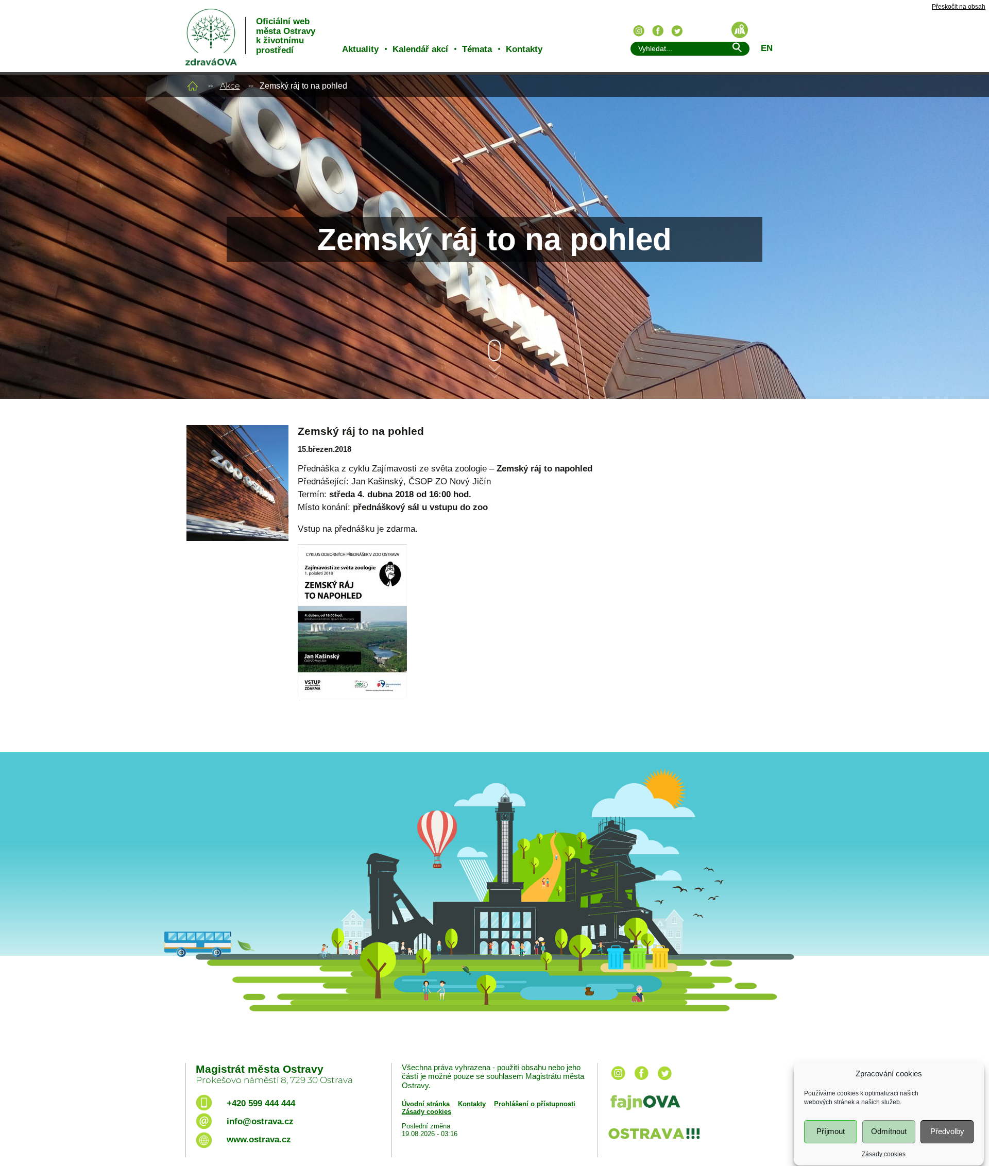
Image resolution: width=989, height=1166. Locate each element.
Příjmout (830, 1131)
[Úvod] (192, 85)
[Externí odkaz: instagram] (618, 1081)
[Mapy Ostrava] (739, 30)
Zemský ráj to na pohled (361, 431)
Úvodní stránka (426, 1104)
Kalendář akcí (420, 49)
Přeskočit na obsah (958, 7)
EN (767, 48)
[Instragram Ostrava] (638, 31)
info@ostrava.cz (260, 1121)
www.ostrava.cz (259, 1139)
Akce (230, 86)
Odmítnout (889, 1131)
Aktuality (360, 49)
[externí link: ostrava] (654, 1140)
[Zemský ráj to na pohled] (237, 467)
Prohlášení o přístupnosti (534, 1104)
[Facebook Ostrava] (658, 31)
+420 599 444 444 (261, 1103)
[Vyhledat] (736, 49)
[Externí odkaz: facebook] (641, 1081)
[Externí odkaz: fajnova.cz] (702, 1104)
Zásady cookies (884, 1153)
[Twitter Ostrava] (677, 31)
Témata (477, 49)
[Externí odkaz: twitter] (664, 1081)
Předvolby (947, 1131)
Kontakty (524, 49)
